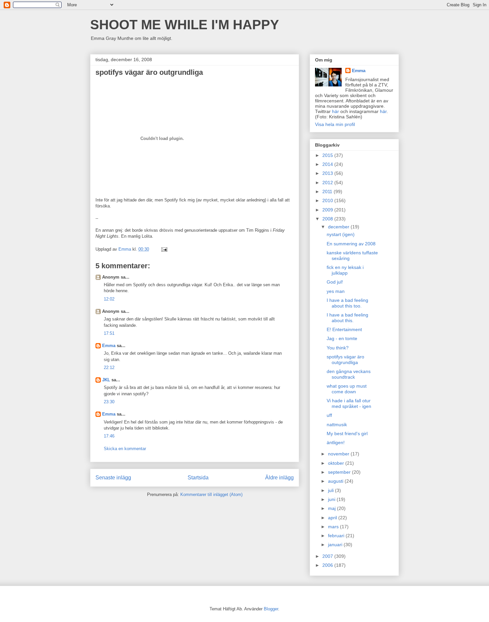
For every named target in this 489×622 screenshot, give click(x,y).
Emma (108, 345)
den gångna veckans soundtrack (349, 374)
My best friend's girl (347, 433)
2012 (328, 182)
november (339, 453)
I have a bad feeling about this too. (347, 303)
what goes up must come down (347, 388)
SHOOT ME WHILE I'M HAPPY (184, 24)
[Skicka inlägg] (164, 249)
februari (337, 535)
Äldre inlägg (279, 477)
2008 (328, 218)
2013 (328, 173)
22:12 (109, 367)
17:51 (109, 333)
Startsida (198, 477)
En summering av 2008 (351, 243)
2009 (328, 209)
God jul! (335, 282)
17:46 (109, 436)
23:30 (109, 401)
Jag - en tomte (342, 338)
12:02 (109, 299)
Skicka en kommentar (125, 448)
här (335, 111)
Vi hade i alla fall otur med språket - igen (349, 403)
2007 (328, 556)
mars (334, 526)
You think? (338, 347)
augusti (336, 481)
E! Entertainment (344, 329)
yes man (336, 291)
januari (336, 544)
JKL (106, 379)
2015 (328, 155)
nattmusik (337, 424)
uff (329, 415)
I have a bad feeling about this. (347, 317)
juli (331, 490)
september (340, 472)
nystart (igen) (341, 234)
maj (332, 508)
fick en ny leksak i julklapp (345, 270)
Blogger (271, 608)
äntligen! (336, 442)
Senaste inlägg (113, 477)
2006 (328, 565)
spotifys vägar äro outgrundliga (345, 359)
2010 (328, 200)
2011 (328, 191)
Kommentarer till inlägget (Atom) (211, 494)
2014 (328, 164)
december (339, 226)
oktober (336, 463)
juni (332, 499)
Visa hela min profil (335, 124)
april (333, 517)
